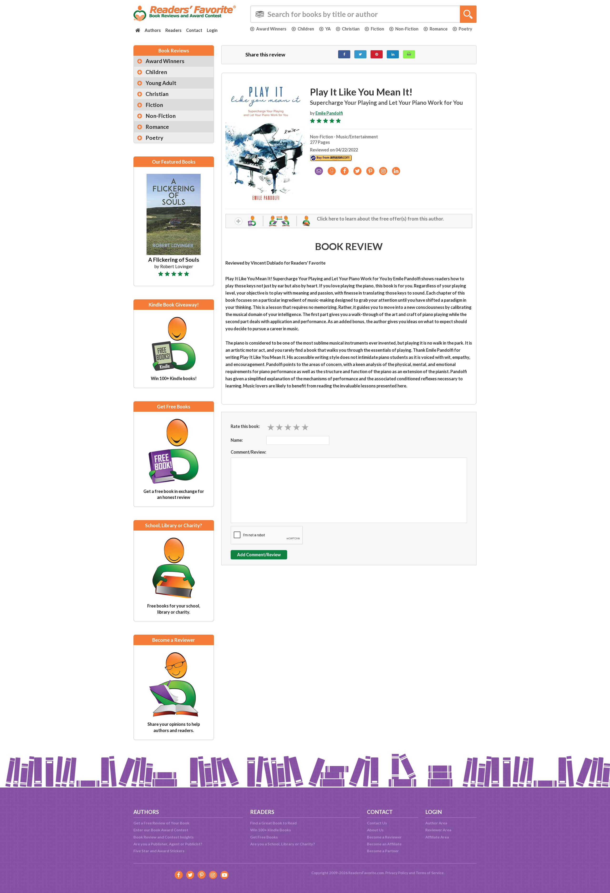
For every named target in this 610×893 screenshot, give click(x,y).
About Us (375, 830)
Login (212, 30)
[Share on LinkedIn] (393, 54)
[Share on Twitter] (360, 54)
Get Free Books (264, 837)
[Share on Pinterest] (377, 54)
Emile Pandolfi (329, 113)
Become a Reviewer (384, 837)
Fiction (377, 28)
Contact (194, 30)
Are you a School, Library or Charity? (282, 844)
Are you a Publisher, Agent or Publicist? (167, 844)
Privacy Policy (396, 873)
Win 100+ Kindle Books (270, 830)
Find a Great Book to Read (273, 823)
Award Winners (271, 28)
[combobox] (363, 14)
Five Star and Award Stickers (158, 850)
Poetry (465, 28)
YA (328, 28)
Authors (153, 30)
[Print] (409, 54)
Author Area (436, 823)
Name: (237, 440)
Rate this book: (245, 426)
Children (306, 28)
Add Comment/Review (259, 554)
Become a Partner (383, 850)
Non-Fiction (406, 28)
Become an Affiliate (384, 844)
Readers (173, 30)
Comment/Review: (248, 452)
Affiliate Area (437, 837)
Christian (351, 28)
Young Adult (161, 83)
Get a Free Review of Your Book (161, 823)
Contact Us (377, 823)
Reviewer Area (438, 830)
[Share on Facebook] (344, 54)
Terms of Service (430, 873)
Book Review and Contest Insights (163, 837)
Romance (438, 28)
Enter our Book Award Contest (160, 830)
